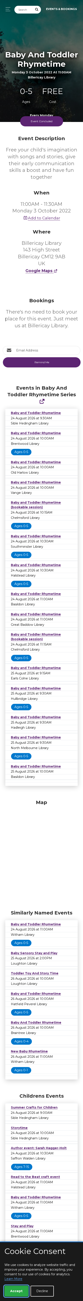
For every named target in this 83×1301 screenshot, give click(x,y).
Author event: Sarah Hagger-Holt (39, 1148)
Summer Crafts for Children (34, 1107)
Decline (42, 1291)
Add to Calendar (44, 218)
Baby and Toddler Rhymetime (36, 413)
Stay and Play (22, 1226)
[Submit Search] (37, 10)
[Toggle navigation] (7, 9)
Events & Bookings (61, 9)
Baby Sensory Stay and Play (34, 953)
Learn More (13, 1279)
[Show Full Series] (42, 401)
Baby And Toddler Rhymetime (36, 1022)
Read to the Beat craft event (35, 1177)
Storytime (19, 1128)
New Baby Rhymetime (29, 1051)
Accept (16, 1291)
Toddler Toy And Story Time (34, 973)
